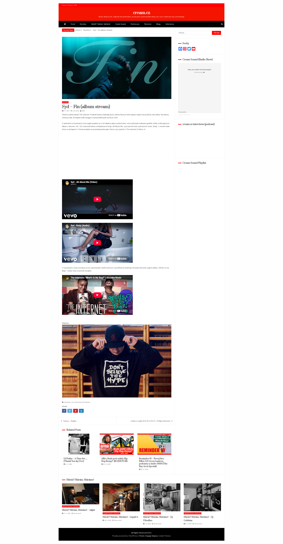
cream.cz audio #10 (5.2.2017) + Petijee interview (150, 421)
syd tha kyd (77, 402)
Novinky (83, 24)
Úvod (73, 24)
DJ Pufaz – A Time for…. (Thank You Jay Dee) (76, 460)
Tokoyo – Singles (69, 421)
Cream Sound (120, 24)
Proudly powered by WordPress (125, 536)
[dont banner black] (116, 399)
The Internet (86, 402)
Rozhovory (135, 24)
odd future (67, 402)
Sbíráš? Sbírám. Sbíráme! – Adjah (78, 510)
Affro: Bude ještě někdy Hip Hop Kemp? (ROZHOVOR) (114, 460)
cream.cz (141, 12)
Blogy (158, 24)
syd (72, 402)
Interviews (170, 24)
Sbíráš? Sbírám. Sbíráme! (100, 24)
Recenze (147, 24)
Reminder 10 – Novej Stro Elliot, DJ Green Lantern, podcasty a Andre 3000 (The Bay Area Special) (153, 462)
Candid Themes (164, 536)
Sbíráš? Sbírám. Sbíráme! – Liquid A (120, 517)
